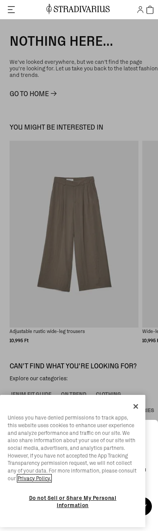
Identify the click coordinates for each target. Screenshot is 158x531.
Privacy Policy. (34, 478)
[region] (72, 461)
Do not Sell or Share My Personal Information (73, 501)
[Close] (135, 406)
